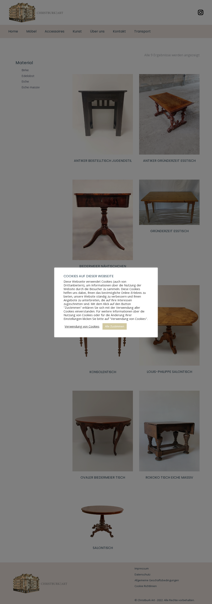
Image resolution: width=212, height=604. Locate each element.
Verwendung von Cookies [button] (82, 326)
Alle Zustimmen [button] (114, 326)
